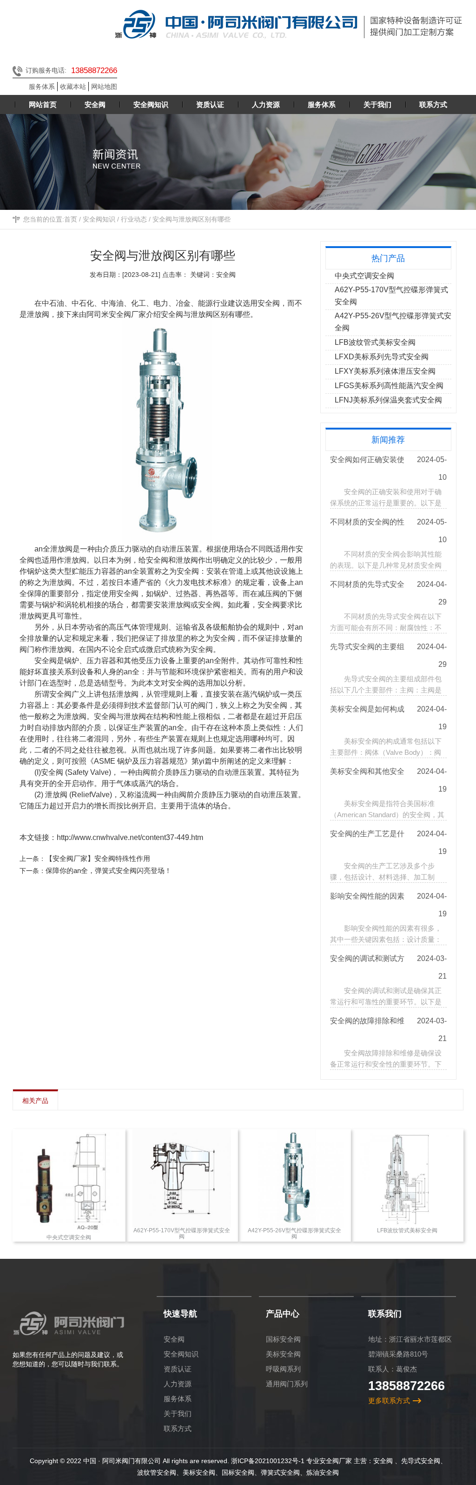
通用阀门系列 (287, 1384)
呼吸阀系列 (283, 1369)
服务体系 (42, 86)
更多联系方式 (389, 1400)
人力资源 (178, 1384)
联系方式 (178, 1428)
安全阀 (172, 314)
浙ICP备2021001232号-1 (267, 1461)
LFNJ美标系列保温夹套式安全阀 (388, 400)
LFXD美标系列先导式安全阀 (382, 357)
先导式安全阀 (420, 1461)
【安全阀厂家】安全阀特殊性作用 (98, 858)
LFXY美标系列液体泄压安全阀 (385, 371)
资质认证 (178, 1369)
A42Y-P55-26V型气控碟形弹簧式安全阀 (393, 322)
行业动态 (134, 219)
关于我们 (178, 1414)
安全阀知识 (99, 219)
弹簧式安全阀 (280, 1472)
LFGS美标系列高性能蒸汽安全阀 (389, 386)
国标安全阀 (283, 1339)
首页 (70, 219)
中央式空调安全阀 (364, 276)
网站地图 (104, 86)
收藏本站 (73, 86)
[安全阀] (170, 432)
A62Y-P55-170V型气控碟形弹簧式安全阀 (391, 296)
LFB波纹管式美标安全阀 (375, 342)
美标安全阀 (283, 1354)
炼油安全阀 (322, 1472)
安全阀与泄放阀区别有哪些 (191, 219)
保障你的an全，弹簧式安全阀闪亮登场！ (109, 870)
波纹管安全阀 (156, 1472)
